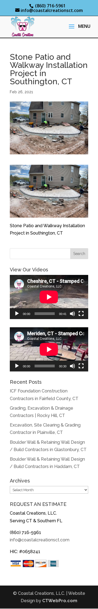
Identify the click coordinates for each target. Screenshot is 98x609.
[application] (49, 297)
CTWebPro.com (59, 600)
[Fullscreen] (81, 313)
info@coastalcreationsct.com (39, 539)
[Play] (17, 313)
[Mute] (72, 313)
